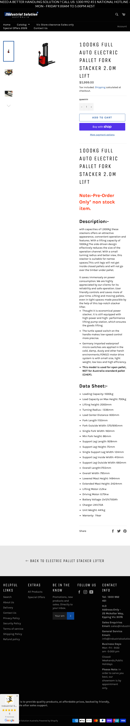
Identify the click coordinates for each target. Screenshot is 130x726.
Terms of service (13, 628)
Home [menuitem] (6, 24)
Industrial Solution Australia (24, 721)
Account (122, 26)
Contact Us (9, 612)
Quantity (83, 99)
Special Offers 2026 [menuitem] (15, 28)
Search (7, 596)
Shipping (100, 87)
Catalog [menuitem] (21, 24)
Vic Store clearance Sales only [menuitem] (55, 24)
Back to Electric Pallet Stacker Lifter (66, 561)
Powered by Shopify (48, 721)
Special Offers (36, 597)
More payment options (102, 134)
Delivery (8, 607)
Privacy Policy (11, 618)
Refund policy (11, 639)
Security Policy (12, 623)
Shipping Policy (12, 633)
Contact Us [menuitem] (40, 28)
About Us (8, 602)
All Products (35, 591)
